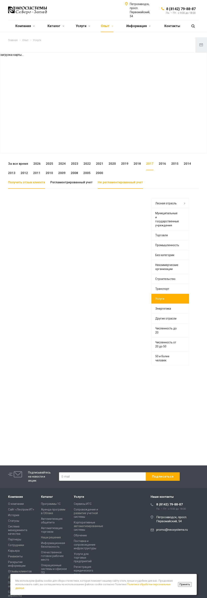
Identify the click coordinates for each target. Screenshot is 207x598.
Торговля (161, 235)
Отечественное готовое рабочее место (52, 556)
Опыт (105, 26)
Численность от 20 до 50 (165, 344)
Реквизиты (15, 556)
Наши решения (51, 537)
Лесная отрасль (166, 203)
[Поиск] (193, 26)
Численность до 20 (166, 330)
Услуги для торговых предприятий (83, 557)
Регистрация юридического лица (83, 570)
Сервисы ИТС (83, 503)
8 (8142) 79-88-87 (181, 9)
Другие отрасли (165, 318)
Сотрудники (16, 545)
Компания (23, 26)
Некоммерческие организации (166, 267)
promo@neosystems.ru (172, 530)
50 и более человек (162, 358)
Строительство (165, 279)
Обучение (80, 535)
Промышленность (167, 245)
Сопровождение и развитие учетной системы (86, 513)
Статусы (13, 520)
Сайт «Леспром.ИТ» (21, 509)
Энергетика (163, 308)
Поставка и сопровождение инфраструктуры (85, 544)
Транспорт (162, 288)
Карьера (14, 550)
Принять (185, 584)
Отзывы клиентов (20, 571)
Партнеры (14, 539)
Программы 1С (51, 503)
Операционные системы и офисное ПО (54, 569)
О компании (16, 503)
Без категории (164, 255)
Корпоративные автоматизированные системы (88, 526)
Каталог (54, 26)
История (13, 515)
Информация (137, 26)
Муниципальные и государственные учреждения (167, 219)
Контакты (172, 26)
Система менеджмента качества (17, 530)
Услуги (81, 26)
